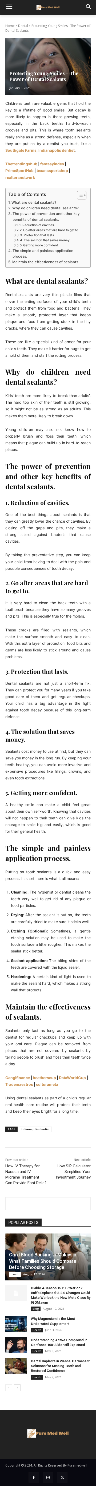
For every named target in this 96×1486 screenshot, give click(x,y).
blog (36, 1309)
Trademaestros (19, 1084)
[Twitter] (62, 1477)
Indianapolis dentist (35, 1129)
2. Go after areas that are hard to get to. (49, 230)
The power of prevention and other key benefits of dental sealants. (46, 216)
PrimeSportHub (19, 170)
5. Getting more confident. (39, 245)
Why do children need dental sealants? (46, 208)
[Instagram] (48, 1477)
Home (10, 25)
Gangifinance (17, 1077)
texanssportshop (52, 170)
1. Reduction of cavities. (37, 225)
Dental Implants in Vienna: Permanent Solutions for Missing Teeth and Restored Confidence (60, 1366)
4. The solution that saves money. (45, 240)
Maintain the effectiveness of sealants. (46, 262)
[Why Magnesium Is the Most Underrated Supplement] (16, 1324)
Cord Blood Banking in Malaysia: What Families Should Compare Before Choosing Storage (43, 1261)
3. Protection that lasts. (37, 235)
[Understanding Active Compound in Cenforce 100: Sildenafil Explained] (16, 1345)
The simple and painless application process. (43, 253)
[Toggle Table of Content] (79, 195)
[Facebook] (34, 1477)
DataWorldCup (72, 1077)
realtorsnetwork (20, 177)
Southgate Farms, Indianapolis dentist (40, 150)
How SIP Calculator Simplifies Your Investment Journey (73, 1172)
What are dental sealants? (34, 202)
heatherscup (44, 1077)
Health (15, 1274)
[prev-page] (8, 1387)
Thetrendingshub (21, 164)
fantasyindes (52, 164)
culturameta (47, 1084)
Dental (23, 25)
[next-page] (17, 1387)
